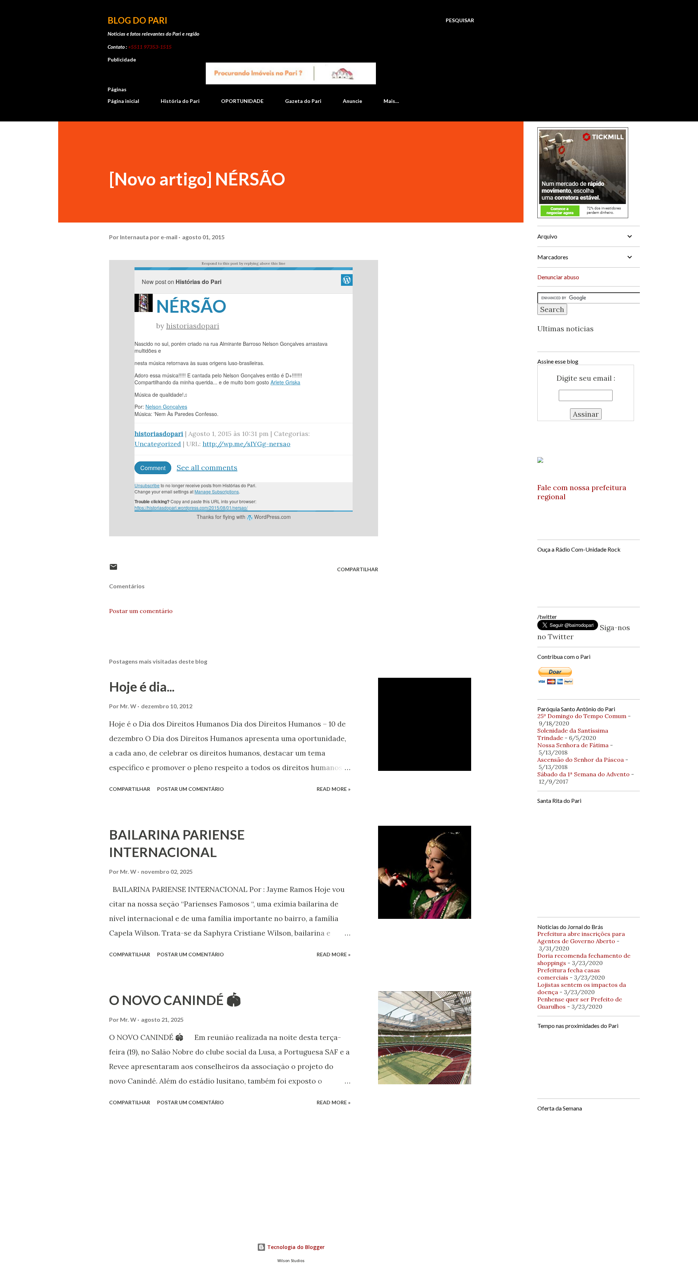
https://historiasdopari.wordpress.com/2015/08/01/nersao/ (191, 507)
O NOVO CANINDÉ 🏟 (175, 1000)
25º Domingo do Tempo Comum (581, 716)
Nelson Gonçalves (166, 406)
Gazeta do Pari (303, 101)
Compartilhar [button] (357, 569)
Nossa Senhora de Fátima (573, 745)
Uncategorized (158, 444)
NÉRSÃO (191, 306)
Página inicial (123, 101)
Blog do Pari (137, 20)
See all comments (207, 467)
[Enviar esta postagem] (113, 569)
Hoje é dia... (141, 686)
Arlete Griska (285, 382)
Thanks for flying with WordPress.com (244, 516)
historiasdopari (192, 325)
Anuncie (352, 101)
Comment (152, 468)
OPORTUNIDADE (242, 101)
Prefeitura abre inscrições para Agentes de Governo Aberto (581, 937)
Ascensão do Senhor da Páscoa (580, 759)
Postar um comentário (141, 611)
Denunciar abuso (558, 276)
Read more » (333, 789)
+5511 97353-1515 (150, 47)
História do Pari (180, 101)
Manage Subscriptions (216, 491)
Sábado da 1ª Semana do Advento (583, 774)
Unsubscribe (147, 485)
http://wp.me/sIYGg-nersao (246, 444)
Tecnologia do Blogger (295, 1247)
